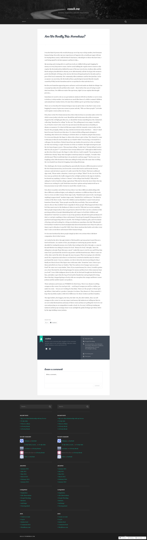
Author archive (46, 348)
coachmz (27, 448)
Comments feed (25, 525)
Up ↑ (126, 536)
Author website (49, 348)
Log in (23, 519)
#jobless (100, 345)
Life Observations (26, 495)
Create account (25, 517)
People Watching (90, 341)
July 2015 (23, 471)
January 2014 (25, 482)
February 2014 (25, 479)
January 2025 (25, 469)
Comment (97, 385)
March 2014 (24, 477)
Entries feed (24, 522)
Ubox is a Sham (25, 424)
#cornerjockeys (89, 344)
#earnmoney (98, 344)
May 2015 (24, 474)
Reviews (23, 501)
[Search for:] (36, 407)
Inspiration (24, 493)
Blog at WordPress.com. (27, 536)
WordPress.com (25, 527)
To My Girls (24, 421)
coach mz (73, 9)
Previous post (89, 353)
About (24, 21)
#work (97, 347)
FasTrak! (34, 441)
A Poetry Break (25, 426)
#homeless (94, 345)
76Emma (26, 441)
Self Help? (24, 503)
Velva (26, 457)
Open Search (125, 21)
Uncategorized (25, 506)
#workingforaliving (90, 349)
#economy (88, 345)
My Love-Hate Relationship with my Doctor (33, 418)
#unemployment (89, 347)
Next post (88, 356)
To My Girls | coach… (30, 445)
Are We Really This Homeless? (65, 36)
